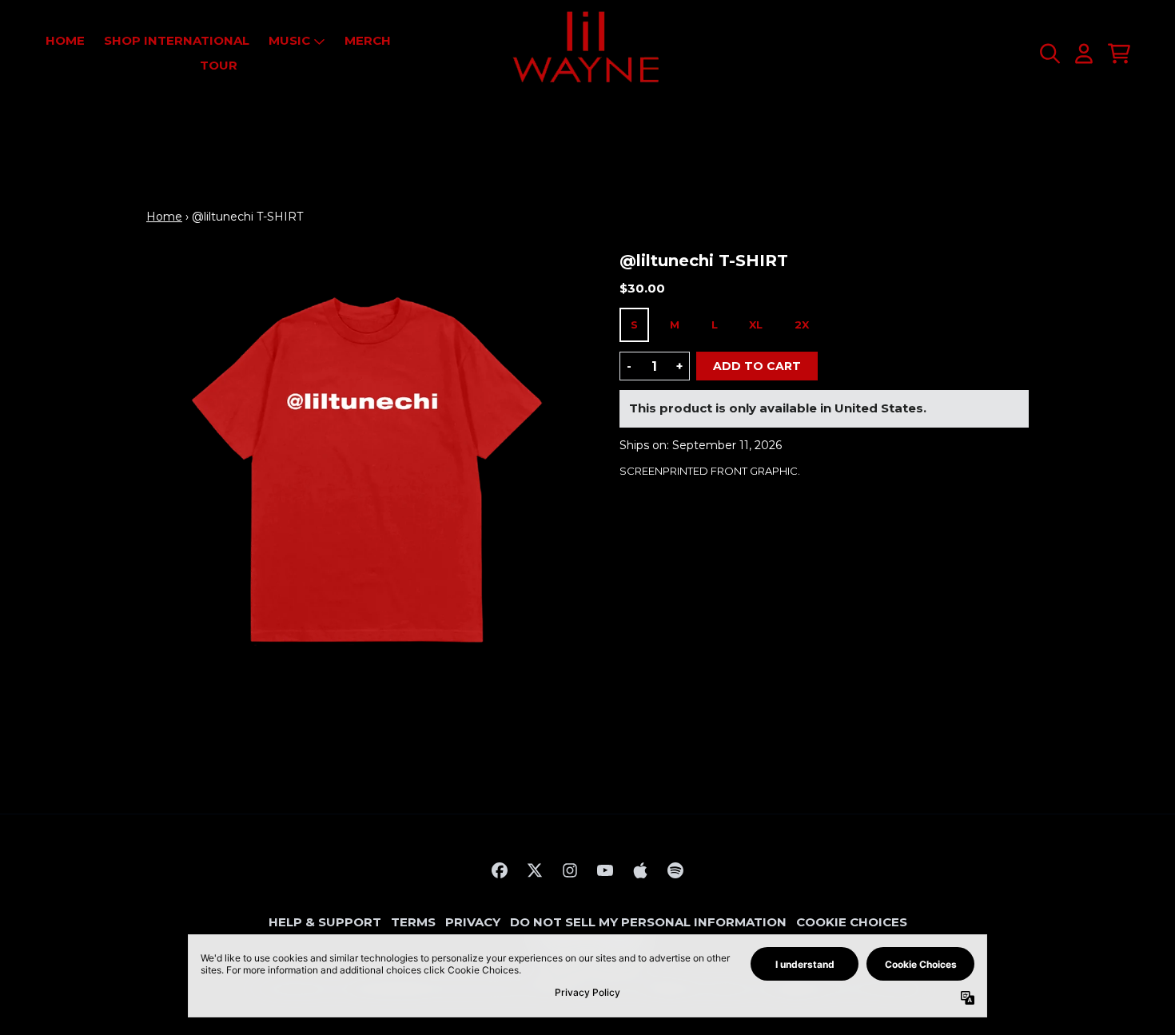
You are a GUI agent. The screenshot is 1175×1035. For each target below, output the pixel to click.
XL (756, 324)
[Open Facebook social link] (499, 870)
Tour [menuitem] (218, 65)
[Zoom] (367, 471)
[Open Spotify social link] (675, 870)
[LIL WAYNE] (588, 53)
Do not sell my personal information (648, 922)
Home (164, 216)
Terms (413, 922)
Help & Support (325, 922)
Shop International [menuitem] (176, 40)
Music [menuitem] (289, 40)
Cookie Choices (851, 922)
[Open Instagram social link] (570, 870)
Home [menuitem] (65, 40)
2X (802, 324)
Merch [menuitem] (368, 40)
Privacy (472, 922)
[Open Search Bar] (1049, 53)
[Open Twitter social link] (534, 870)
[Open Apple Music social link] (640, 870)
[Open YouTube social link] (605, 870)
